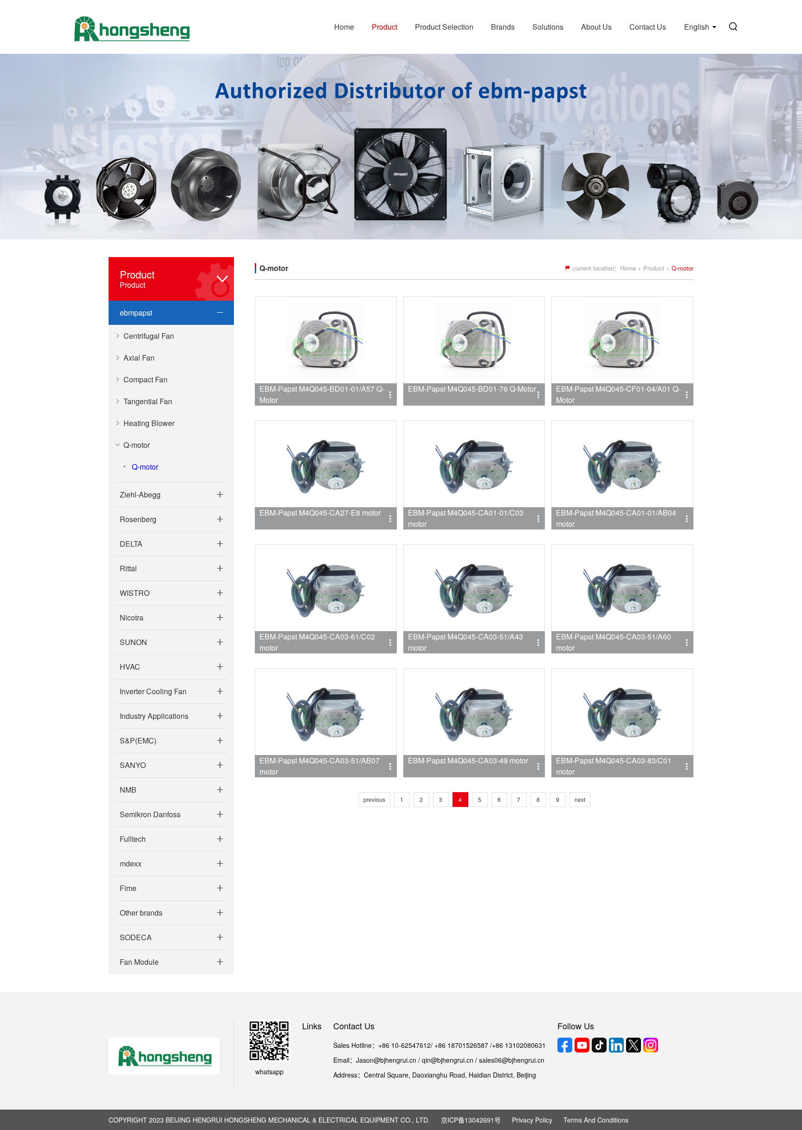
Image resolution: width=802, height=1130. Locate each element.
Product (384, 26)
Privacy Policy (532, 1119)
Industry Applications (154, 715)
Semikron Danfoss (150, 814)
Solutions (547, 26)
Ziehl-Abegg (140, 494)
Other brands (141, 912)
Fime (128, 888)
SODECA (136, 937)
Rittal (128, 568)
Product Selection (444, 26)
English (696, 26)
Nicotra (131, 617)
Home (344, 26)
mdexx (131, 863)
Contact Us (647, 26)
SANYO (133, 765)
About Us (596, 26)
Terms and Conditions (595, 1119)
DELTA (131, 543)
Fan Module (139, 961)
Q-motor (145, 466)
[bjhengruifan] (131, 27)
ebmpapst (136, 312)
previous (374, 799)
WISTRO (134, 593)
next (580, 799)
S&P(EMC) (138, 740)
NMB (128, 789)
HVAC (130, 666)
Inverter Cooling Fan (153, 691)
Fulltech (133, 838)
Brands (503, 26)
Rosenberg (138, 519)
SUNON (133, 642)
